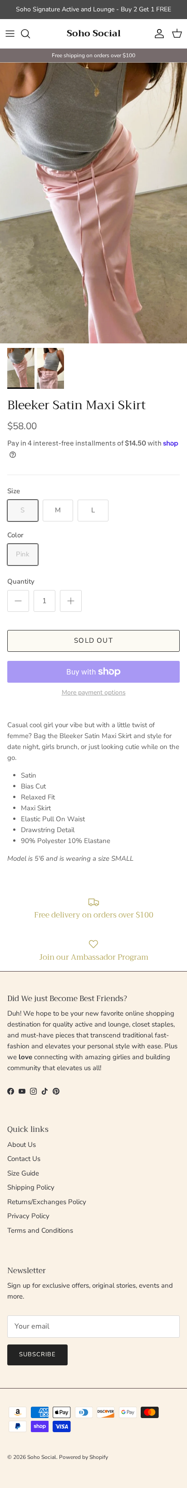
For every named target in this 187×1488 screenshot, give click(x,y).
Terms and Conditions (40, 1230)
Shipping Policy (30, 1187)
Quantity (20, 581)
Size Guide (23, 1173)
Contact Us (23, 1158)
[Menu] (10, 34)
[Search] (30, 34)
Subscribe (37, 1354)
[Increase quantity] (71, 601)
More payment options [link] (94, 693)
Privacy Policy (28, 1215)
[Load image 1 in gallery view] (93, 202)
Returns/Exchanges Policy (46, 1201)
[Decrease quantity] (18, 601)
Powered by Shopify (83, 1457)
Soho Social (41, 1457)
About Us (21, 1144)
